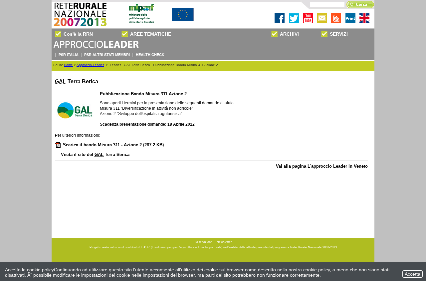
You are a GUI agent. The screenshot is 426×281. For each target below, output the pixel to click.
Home (68, 65)
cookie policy (40, 269)
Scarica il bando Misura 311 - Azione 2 (113, 144)
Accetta (412, 274)
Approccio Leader (90, 65)
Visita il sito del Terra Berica (95, 154)
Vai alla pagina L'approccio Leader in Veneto (322, 166)
